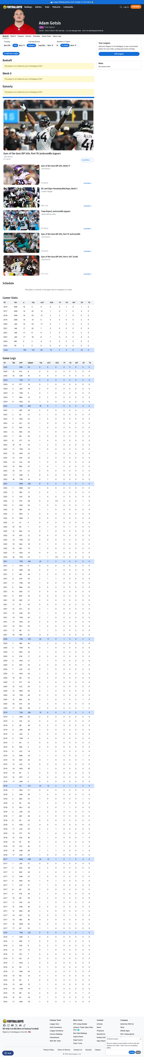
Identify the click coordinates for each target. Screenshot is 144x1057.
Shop (122, 1027)
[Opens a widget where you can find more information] (8, 1053)
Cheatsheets (54, 1037)
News (99, 1027)
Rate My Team (55, 1041)
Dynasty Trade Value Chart (83, 1028)
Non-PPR (7, 45)
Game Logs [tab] (57, 36)
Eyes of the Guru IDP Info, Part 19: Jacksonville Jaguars (32, 153)
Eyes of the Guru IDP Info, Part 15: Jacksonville (60, 234)
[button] (22, 45)
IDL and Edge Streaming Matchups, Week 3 (59, 188)
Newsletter (101, 1034)
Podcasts (56, 7)
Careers (98, 1050)
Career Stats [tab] (46, 36)
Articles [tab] (28, 36)
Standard (31, 45)
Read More (86, 160)
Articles (38, 7)
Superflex (41, 45)
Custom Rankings (56, 1034)
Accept (132, 1052)
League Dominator (56, 1031)
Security (88, 1050)
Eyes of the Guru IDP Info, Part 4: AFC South (59, 256)
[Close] (140, 1039)
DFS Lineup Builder (80, 1024)
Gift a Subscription (127, 1034)
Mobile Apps (125, 1031)
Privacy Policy (48, 1050)
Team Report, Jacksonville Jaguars (55, 211)
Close (138, 1052)
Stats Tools (77, 1043)
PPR (15, 45)
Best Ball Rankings (80, 1033)
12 (65, 45)
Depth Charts (78, 1037)
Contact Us (78, 1050)
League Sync (54, 1024)
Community (68, 7)
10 (57, 45)
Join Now (135, 7)
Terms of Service (63, 1050)
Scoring (7, 42)
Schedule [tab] (36, 36)
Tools (47, 7)
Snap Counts (78, 1040)
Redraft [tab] (6, 36)
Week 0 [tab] (13, 36)
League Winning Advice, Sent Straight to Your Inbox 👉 (73, 2)
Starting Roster (34, 42)
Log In (126, 7)
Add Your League (12, 54)
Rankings (28, 7)
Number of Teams (63, 42)
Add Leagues (119, 54)
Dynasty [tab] (21, 36)
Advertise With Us (127, 1024)
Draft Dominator (56, 1027)
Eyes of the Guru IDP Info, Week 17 (55, 166)
